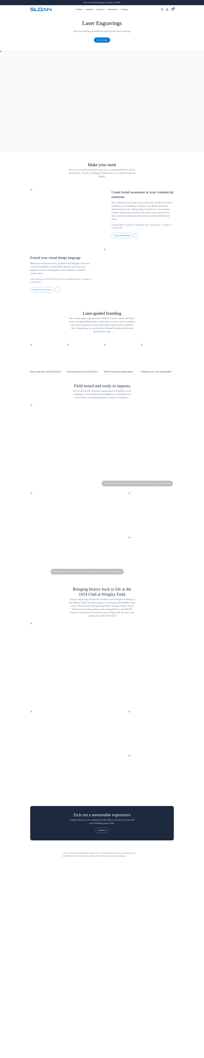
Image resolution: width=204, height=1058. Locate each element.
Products (79, 9)
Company (124, 9)
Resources (100, 9)
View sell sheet (102, 40)
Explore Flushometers (122, 235)
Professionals (113, 9)
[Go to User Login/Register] (167, 9)
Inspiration (90, 9)
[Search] (162, 9)
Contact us (102, 830)
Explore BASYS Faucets (42, 290)
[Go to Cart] (172, 9)
